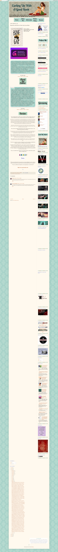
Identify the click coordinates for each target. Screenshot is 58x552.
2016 (11, 468)
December (13, 470)
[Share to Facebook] (26, 172)
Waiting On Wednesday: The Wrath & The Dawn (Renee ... (18, 514)
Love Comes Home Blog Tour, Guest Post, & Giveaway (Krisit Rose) (44, 366)
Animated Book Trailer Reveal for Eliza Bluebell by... (18, 495)
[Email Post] (23, 172)
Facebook (21, 109)
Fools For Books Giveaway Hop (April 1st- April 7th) (43, 408)
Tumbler (27, 109)
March (12, 480)
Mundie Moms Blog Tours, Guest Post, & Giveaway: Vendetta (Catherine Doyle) (44, 390)
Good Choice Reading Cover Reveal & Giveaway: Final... (18, 498)
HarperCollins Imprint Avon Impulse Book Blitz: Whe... (18, 517)
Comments (40, 360)
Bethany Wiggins (41, 125)
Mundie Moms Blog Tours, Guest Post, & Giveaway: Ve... (18, 501)
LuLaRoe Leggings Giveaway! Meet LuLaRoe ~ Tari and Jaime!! (44, 397)
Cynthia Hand (41, 116)
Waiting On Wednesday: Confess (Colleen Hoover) (17, 504)
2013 (11, 535)
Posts (39, 359)
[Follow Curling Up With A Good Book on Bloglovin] (41, 87)
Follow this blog (42, 93)
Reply (12, 186)
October (13, 472)
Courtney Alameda (41, 113)
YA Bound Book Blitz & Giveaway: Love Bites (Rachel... (18, 496)
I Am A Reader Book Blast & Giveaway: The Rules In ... (18, 505)
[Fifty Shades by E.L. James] (42, 324)
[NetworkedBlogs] (43, 92)
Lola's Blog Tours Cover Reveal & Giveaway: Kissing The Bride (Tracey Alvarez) (44, 378)
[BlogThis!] (25, 172)
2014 (11, 534)
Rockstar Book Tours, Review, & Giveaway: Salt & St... (18, 483)
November (13, 471)
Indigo (27, 76)
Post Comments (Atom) (16, 200)
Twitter (24, 109)
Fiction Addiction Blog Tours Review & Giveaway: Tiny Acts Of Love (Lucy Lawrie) (43, 403)
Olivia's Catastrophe (14, 183)
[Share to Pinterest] (27, 172)
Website (18, 109)
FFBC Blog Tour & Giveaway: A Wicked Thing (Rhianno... (18, 502)
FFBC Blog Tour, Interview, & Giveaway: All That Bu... (18, 531)
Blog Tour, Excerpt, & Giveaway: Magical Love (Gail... (18, 484)
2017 (11, 467)
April (12, 479)
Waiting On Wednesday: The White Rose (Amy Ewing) (18, 486)
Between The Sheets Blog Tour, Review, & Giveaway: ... (18, 530)
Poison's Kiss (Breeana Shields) (42, 108)
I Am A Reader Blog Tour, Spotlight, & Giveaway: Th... (18, 487)
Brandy (13, 178)
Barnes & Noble (23, 76)
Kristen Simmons (41, 122)
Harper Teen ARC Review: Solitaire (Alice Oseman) (17, 485)
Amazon (19, 76)
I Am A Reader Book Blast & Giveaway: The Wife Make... (18, 503)
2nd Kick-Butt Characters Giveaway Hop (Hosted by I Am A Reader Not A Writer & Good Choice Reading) (45, 418)
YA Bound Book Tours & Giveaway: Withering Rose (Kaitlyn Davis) (45, 384)
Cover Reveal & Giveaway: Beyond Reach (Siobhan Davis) (18, 512)
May (12, 478)
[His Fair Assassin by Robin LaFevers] (42, 325)
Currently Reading (42, 111)
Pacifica (41, 121)
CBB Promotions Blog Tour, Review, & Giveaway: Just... (18, 482)
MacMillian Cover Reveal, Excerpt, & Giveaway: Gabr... (18, 519)
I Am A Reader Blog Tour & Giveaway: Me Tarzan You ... (18, 513)
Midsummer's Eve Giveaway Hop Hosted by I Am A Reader (42, 412)
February (13, 481)
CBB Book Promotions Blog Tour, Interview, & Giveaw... (18, 529)
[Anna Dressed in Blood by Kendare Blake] (43, 331)
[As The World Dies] (42, 326)
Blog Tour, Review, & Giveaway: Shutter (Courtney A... (18, 528)
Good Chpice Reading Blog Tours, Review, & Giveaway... (18, 526)
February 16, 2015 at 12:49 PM (17, 178)
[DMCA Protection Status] (40, 456)
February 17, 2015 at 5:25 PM (20, 183)
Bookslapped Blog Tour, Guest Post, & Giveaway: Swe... (18, 520)
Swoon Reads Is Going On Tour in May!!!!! (17, 499)
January (13, 532)
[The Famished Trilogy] (42, 329)
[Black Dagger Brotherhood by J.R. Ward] (43, 323)
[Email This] (24, 172)
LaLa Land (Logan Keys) (41, 107)
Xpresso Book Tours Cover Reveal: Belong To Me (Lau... (18, 489)
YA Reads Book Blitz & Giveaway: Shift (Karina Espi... (18, 511)
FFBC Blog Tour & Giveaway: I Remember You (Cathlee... (18, 515)
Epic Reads (16, 173)
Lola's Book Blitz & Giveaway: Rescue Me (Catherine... (18, 518)
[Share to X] (26, 172)
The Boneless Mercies (42, 118)
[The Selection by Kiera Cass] (42, 327)
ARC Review (13, 173)
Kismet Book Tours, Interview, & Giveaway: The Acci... (18, 500)
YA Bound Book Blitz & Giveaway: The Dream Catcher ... (18, 497)
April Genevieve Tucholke (42, 119)
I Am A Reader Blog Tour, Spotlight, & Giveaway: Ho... (18, 527)
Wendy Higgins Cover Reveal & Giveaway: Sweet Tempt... (18, 516)
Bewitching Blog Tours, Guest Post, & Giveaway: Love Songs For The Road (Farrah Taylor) (43, 372)
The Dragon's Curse (42, 124)
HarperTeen (19, 173)
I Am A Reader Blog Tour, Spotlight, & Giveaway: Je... (18, 488)
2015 (11, 469)
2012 (11, 536)
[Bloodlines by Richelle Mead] (42, 328)
